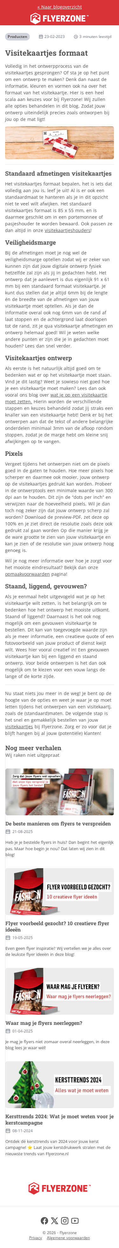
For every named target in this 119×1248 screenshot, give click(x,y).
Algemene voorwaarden (68, 1237)
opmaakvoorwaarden (27, 574)
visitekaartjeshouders (67, 230)
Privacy (35, 1237)
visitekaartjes (19, 727)
